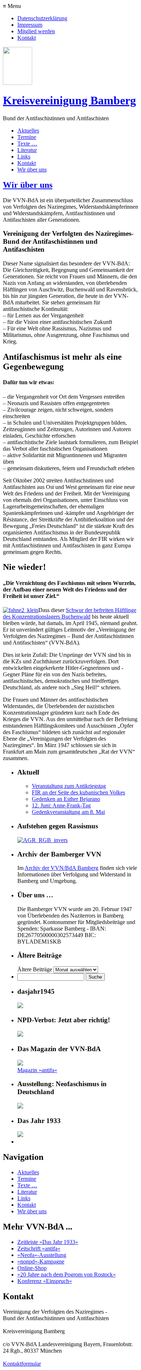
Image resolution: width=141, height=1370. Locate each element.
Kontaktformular (22, 1364)
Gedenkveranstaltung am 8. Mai (68, 812)
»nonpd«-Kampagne (40, 1261)
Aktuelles (28, 130)
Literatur (27, 150)
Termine (26, 137)
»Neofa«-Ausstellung (41, 1255)
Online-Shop (32, 1268)
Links (23, 156)
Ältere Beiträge (34, 969)
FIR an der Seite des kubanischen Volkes (78, 792)
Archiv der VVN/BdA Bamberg (61, 868)
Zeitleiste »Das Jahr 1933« (47, 1242)
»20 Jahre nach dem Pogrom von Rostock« (66, 1274)
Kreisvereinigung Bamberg (69, 100)
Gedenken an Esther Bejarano (66, 799)
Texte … (27, 143)
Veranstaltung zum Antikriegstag (69, 786)
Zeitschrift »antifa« (38, 1248)
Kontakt (26, 38)
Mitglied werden (36, 31)
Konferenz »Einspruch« (44, 1281)
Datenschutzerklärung (42, 18)
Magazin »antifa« (37, 1070)
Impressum (29, 25)
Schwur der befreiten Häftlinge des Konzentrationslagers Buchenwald (69, 613)
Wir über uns (32, 169)
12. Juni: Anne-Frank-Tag (61, 805)
